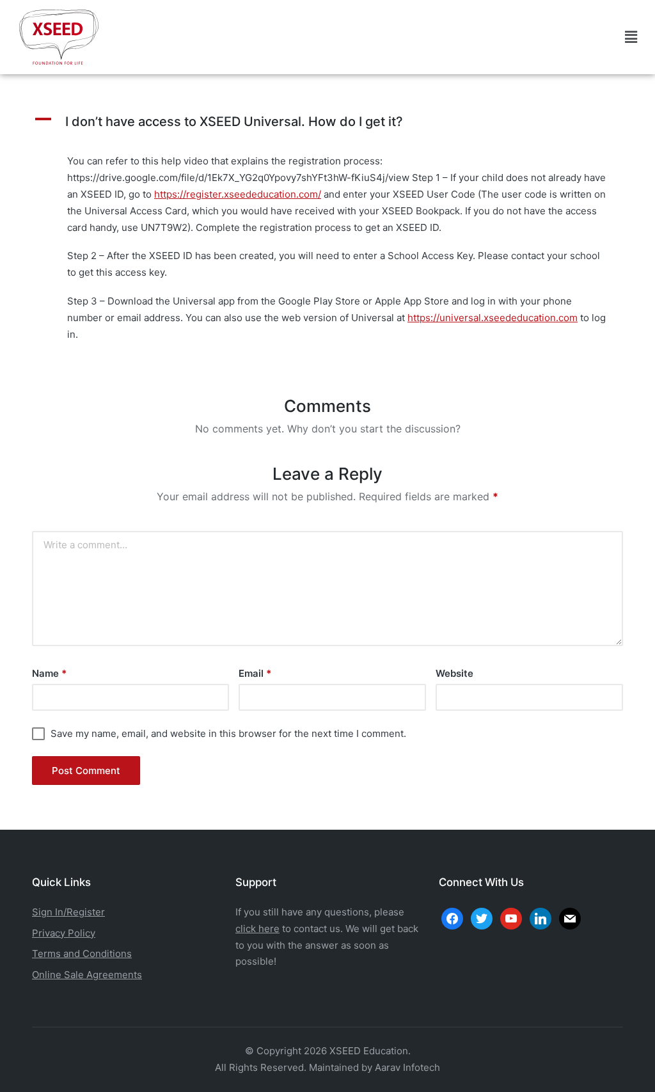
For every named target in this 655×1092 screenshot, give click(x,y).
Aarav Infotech (407, 1067)
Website (454, 673)
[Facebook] (452, 918)
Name (49, 673)
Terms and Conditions (82, 953)
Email (255, 673)
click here (257, 928)
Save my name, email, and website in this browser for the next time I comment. (228, 733)
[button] (631, 37)
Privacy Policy (63, 933)
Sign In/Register (68, 912)
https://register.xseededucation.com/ (237, 194)
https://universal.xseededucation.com (492, 318)
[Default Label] (540, 918)
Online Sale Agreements (87, 975)
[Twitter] (482, 918)
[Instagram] (511, 918)
